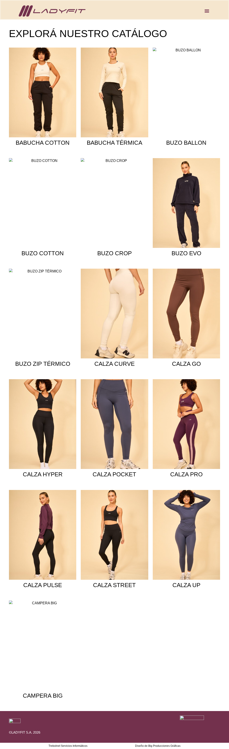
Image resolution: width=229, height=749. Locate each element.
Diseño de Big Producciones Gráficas (157, 745)
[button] (206, 11)
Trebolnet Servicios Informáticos (68, 745)
